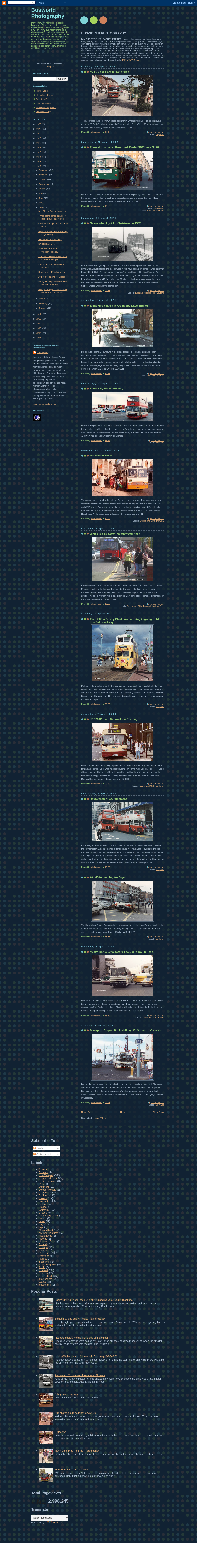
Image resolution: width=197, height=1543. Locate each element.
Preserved (44, 1250)
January (43, 308)
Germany (147, 1017)
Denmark (44, 1186)
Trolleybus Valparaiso (46, 107)
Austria (43, 1169)
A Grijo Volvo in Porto (66, 1394)
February (43, 303)
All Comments (44, 1154)
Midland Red (149, 293)
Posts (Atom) (100, 1118)
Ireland (42, 1218)
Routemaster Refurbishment (108, 798)
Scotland (160, 443)
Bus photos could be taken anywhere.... (77, 1413)
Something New (47, 1264)
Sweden (43, 1273)
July (41, 193)
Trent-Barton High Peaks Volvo (72, 1469)
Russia (43, 1258)
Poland (43, 1244)
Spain (42, 1267)
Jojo (41, 1227)
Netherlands (158, 1017)
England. (160, 134)
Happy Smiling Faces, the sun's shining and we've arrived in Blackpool (94, 1299)
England (139, 293)
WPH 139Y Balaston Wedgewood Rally (115, 533)
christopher (42, 352)
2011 (39, 314)
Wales (42, 1281)
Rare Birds (45, 1253)
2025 (39, 124)
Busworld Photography (47, 13)
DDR (41, 1183)
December (44, 170)
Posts (39, 1148)
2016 (39, 147)
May (41, 203)
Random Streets (43, 103)
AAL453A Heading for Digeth (108, 877)
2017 (39, 143)
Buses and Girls (147, 521)
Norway (43, 1238)
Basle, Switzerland (155, 210)
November (44, 175)
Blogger (50, 66)
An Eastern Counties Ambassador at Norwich (80, 1375)
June (41, 198)
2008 (39, 328)
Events (43, 1198)
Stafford (160, 293)
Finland (43, 1204)
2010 (39, 319)
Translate (58, 1522)
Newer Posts (87, 1112)
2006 (39, 338)
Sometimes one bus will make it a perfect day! (80, 1318)
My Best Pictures (48, 1232)
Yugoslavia (45, 1284)
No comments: (157, 132)
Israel (42, 1221)
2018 (39, 138)
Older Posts (158, 1112)
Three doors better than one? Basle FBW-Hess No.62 (124, 147)
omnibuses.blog (43, 111)
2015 (39, 152)
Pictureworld (42, 91)
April (41, 207)
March (42, 299)
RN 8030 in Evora (101, 455)
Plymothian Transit (44, 95)
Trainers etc (45, 1279)
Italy (41, 1224)
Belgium (43, 1172)
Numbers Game (47, 1241)
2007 (39, 333)
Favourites (45, 1201)
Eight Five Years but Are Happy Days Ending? (120, 305)
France (43, 1207)
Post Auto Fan (42, 99)
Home (123, 1112)
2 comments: (157, 440)
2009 (39, 323)
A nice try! (60, 1432)
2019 (39, 133)
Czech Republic (47, 1181)
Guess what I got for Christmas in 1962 (115, 223)
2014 (39, 157)
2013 (39, 161)
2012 (39, 166)
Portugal (160, 521)
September (44, 184)
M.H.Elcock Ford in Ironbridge (109, 71)
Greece (43, 1212)
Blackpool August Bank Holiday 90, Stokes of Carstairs (126, 1030)
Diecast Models (47, 1189)
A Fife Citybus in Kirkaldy (106, 388)
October (43, 179)
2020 (39, 129)
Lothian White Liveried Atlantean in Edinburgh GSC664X (86, 1356)
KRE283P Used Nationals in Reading (114, 719)
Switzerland (158, 208)
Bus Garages (46, 1175)
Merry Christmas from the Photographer (77, 1450)
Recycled (44, 1255)
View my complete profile (44, 404)
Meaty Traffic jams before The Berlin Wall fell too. (122, 951)
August (42, 189)
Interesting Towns (48, 1215)
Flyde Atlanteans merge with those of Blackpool (81, 1337)
